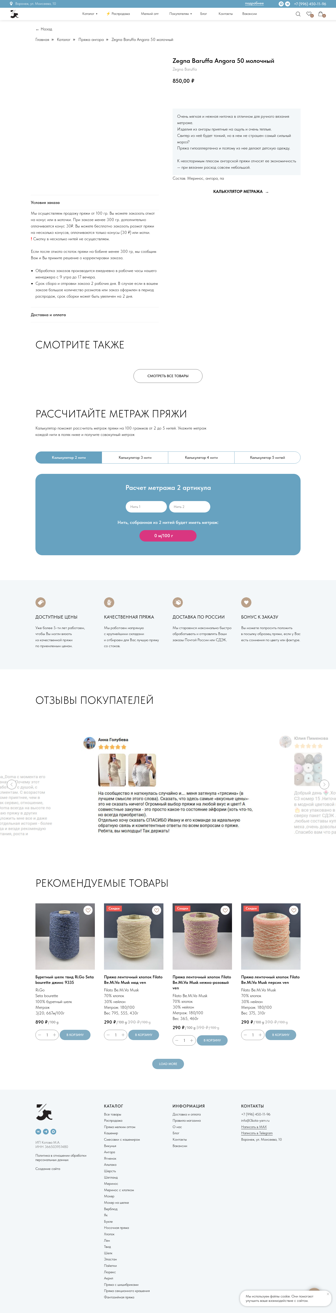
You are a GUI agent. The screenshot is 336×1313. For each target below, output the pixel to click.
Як (106, 1215)
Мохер (109, 1196)
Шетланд (111, 1177)
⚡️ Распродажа (118, 13)
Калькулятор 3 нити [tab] (135, 457)
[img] (287, 3)
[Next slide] (324, 784)
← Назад (43, 29)
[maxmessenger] (53, 1131)
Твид (107, 1246)
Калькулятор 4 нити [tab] (201, 457)
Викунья (110, 1146)
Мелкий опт (150, 13)
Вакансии (249, 13)
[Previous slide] (11, 784)
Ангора (109, 1152)
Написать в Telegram (257, 1133)
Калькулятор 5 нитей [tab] (267, 457)
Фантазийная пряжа (119, 1297)
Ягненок (110, 1158)
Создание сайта (47, 1168)
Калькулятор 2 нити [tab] (69, 457)
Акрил (108, 1278)
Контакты (226, 13)
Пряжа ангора (91, 39)
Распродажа (113, 1120)
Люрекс (110, 1272)
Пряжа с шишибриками (121, 1284)
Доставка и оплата (187, 1114)
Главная (42, 39)
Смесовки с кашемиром (122, 1139)
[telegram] (46, 1131)
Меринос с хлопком (119, 1190)
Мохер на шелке (116, 1202)
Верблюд (110, 1209)
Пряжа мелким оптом (119, 1127)
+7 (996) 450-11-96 (310, 4)
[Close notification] (328, 1294)
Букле (108, 1221)
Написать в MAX (254, 1127)
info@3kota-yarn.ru (255, 1120)
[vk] (38, 1131)
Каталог (88, 13)
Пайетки (110, 1265)
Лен (107, 1240)
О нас (177, 1127)
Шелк (108, 1253)
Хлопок (109, 1234)
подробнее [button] (254, 3)
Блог (203, 13)
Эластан (110, 1259)
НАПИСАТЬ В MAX (232, 95)
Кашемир (111, 1133)
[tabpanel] (168, 522)
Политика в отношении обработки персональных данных (60, 1157)
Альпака (110, 1164)
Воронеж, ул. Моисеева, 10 (35, 3)
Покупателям (179, 13)
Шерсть (110, 1171)
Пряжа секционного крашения (127, 1291)
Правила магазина (187, 1120)
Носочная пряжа (116, 1227)
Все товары (112, 1114)
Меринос (111, 1183)
